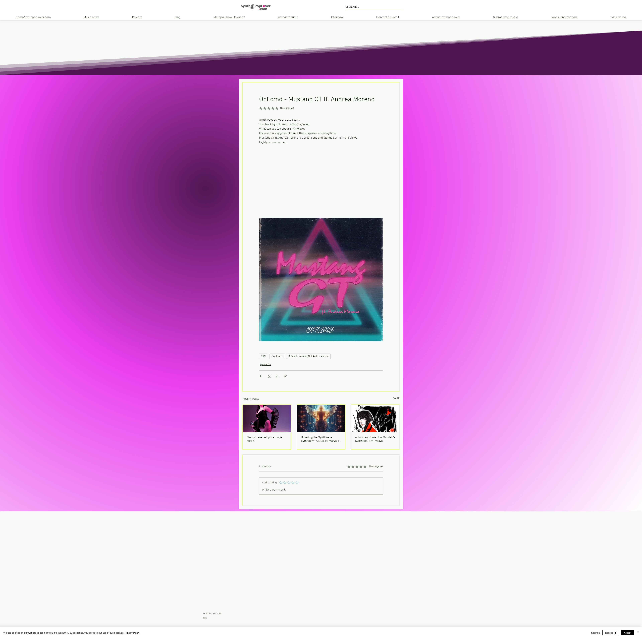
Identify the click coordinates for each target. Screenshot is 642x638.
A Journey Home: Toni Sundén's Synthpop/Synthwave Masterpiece (375, 439)
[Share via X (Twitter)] (269, 376)
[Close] (638, 632)
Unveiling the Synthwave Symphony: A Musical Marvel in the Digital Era (321, 439)
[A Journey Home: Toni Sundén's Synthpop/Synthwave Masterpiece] (375, 418)
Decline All (610, 632)
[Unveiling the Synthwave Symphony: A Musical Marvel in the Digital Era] (321, 418)
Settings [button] (595, 632)
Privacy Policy (132, 632)
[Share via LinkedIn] (277, 376)
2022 (263, 356)
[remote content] (321, 177)
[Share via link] (285, 376)
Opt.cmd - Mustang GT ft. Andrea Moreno (308, 356)
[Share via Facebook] (260, 376)
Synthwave (277, 356)
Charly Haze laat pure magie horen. (264, 439)
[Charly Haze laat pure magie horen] (267, 418)
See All (396, 398)
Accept (627, 632)
